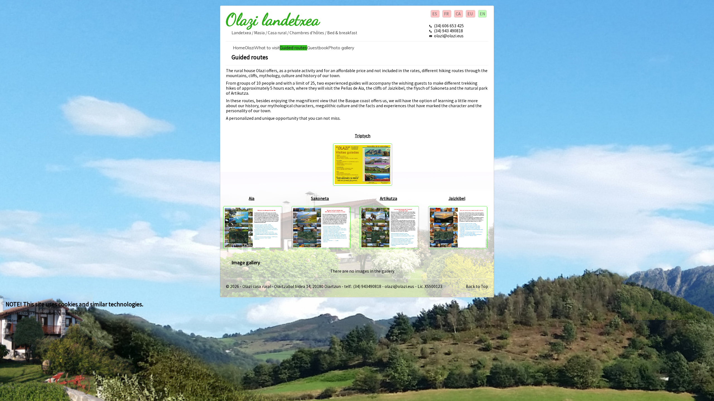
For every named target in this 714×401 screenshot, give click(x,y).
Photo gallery (341, 47)
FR (447, 13)
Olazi (249, 47)
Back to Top (477, 286)
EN (482, 13)
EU (470, 13)
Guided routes (293, 47)
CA (458, 13)
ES (435, 13)
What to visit (267, 47)
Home (239, 47)
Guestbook (317, 47)
